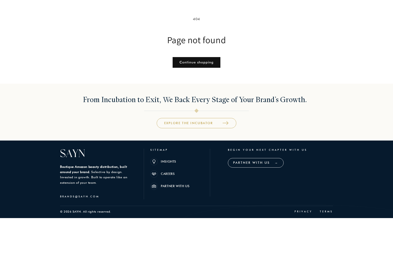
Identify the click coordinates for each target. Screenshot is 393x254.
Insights (279, 11)
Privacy (303, 211)
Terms (326, 211)
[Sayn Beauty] (59, 11)
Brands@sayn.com (79, 196)
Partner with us (330, 11)
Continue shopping (196, 62)
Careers (301, 11)
